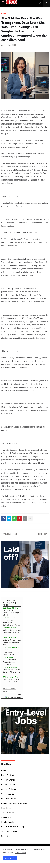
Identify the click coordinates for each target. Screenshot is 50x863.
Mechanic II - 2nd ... (10, 637)
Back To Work (7, 775)
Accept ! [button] (9, 858)
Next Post (42, 534)
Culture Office (8, 798)
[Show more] (30, 518)
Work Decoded (7, 836)
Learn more (20, 852)
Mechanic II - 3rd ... (10, 627)
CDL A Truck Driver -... (11, 667)
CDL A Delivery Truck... (12, 677)
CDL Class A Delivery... (12, 647)
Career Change (8, 780)
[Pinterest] (19, 518)
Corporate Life (8, 794)
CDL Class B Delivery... (12, 608)
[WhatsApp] (14, 518)
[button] (3, 2)
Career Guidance (9, 789)
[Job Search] (13, 697)
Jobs (18, 695)
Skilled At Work (9, 831)
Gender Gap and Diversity (14, 803)
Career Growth (8, 784)
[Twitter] (9, 518)
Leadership (6, 817)
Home (3, 14)
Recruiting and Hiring (12, 826)
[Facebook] (3, 518)
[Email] (25, 518)
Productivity (7, 822)
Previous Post (10, 534)
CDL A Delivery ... (10, 657)
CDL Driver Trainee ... (11, 617)
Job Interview (8, 812)
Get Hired (6, 808)
